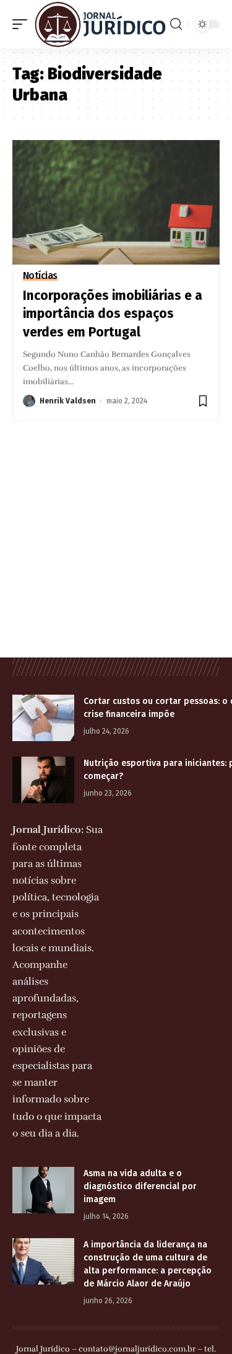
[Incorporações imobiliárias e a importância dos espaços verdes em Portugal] (116, 202)
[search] (176, 24)
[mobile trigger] (22, 24)
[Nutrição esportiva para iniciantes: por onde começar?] (43, 780)
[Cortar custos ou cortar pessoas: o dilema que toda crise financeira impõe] (43, 718)
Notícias (40, 276)
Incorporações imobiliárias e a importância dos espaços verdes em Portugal (112, 314)
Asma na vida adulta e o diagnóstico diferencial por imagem (140, 1186)
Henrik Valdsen (68, 401)
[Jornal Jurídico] (100, 24)
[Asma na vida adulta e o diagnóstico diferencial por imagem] (43, 1190)
